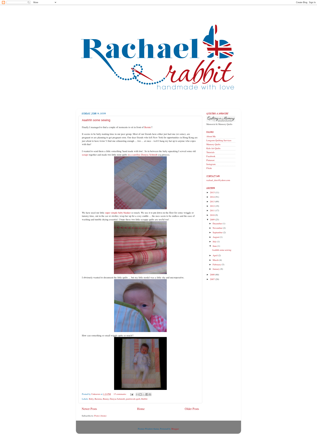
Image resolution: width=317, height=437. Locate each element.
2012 (212, 205)
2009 (212, 219)
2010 (212, 215)
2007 (212, 279)
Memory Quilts (213, 144)
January (216, 268)
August (216, 237)
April (215, 255)
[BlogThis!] (140, 394)
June (215, 245)
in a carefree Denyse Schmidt (142, 154)
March (216, 259)
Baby (91, 398)
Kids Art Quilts (213, 148)
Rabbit (144, 398)
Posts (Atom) (100, 415)
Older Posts (192, 409)
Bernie (147, 127)
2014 (212, 196)
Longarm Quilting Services (218, 140)
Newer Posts (89, 409)
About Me (211, 136)
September (218, 232)
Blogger (175, 428)
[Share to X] (143, 394)
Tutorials (210, 152)
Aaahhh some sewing (96, 120)
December (218, 223)
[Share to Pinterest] (150, 394)
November (218, 227)
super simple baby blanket (118, 212)
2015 (212, 192)
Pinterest (210, 160)
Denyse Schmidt (117, 398)
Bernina (98, 398)
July (215, 241)
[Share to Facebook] (146, 394)
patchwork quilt (133, 398)
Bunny (106, 398)
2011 (212, 210)
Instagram (211, 164)
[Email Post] (131, 394)
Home (141, 409)
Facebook (210, 156)
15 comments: (120, 394)
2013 (212, 201)
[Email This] (137, 394)
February (217, 264)
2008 (212, 274)
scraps (85, 154)
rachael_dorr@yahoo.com (218, 180)
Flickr (209, 168)
